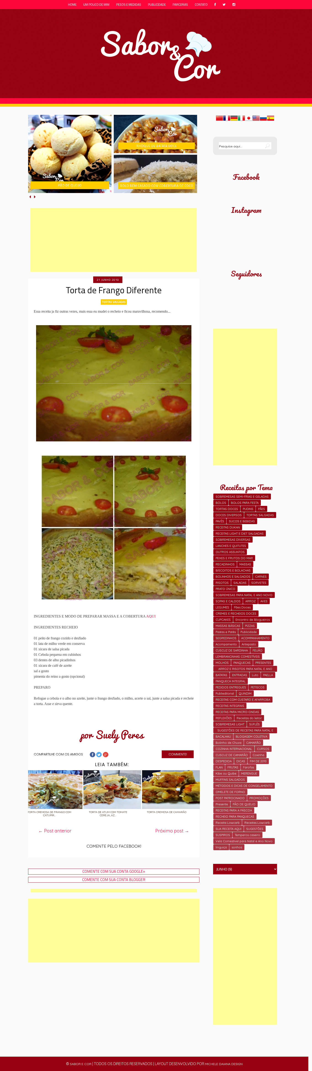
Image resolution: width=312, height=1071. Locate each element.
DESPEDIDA (224, 761)
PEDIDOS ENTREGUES (231, 687)
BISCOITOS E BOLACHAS (233, 570)
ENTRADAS (239, 675)
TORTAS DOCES (227, 509)
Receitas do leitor (249, 718)
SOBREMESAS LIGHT (230, 724)
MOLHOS (222, 662)
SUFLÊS (254, 724)
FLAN (219, 767)
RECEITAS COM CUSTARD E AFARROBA (243, 699)
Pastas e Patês (226, 632)
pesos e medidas (128, 4)
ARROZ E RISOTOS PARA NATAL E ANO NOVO (245, 669)
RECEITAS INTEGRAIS (230, 706)
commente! (178, 754)
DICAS (240, 761)
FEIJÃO (257, 650)
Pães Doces (242, 607)
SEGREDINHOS (226, 638)
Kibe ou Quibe (226, 773)
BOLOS (221, 503)
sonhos (237, 847)
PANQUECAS (242, 662)
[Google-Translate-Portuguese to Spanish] (270, 120)
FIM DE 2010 (258, 761)
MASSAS (245, 564)
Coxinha (258, 755)
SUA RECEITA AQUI (228, 829)
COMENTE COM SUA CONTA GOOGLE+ (113, 871)
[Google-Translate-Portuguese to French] (226, 120)
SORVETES (258, 582)
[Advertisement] (113, 240)
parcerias (180, 4)
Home (72, 4)
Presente (222, 804)
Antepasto (249, 644)
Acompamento (226, 644)
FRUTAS (232, 767)
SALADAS (239, 582)
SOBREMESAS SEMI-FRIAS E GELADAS (242, 496)
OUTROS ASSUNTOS (230, 552)
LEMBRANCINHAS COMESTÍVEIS (238, 656)
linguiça (221, 847)
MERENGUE (249, 773)
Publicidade (249, 632)
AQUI (151, 616)
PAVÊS (220, 521)
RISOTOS (222, 582)
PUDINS (248, 509)
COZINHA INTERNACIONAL (234, 749)
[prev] (30, 196)
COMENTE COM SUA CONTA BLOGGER (113, 880)
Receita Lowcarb (228, 822)
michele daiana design (224, 1064)
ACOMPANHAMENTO (255, 638)
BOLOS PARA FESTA (245, 503)
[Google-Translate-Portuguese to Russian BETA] (263, 120)
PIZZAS (250, 626)
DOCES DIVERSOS (229, 515)
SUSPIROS (223, 835)
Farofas (248, 767)
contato (201, 4)
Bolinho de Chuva (228, 742)
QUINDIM (245, 693)
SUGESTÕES (254, 829)
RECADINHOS (225, 564)
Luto (255, 675)
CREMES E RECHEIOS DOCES (236, 613)
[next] (35, 196)
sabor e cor (80, 1064)
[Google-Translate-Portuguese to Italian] (241, 120)
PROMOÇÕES (259, 798)
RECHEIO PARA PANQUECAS (235, 816)
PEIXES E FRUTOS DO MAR (234, 558)
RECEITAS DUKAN (228, 527)
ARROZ (250, 601)
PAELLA (268, 675)
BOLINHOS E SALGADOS (233, 576)
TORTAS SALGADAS (114, 302)
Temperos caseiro (247, 835)
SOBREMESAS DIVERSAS (233, 539)
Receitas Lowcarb (257, 822)
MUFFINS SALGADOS (230, 779)
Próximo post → (172, 831)
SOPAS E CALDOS (228, 601)
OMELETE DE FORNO (230, 792)
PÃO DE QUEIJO (244, 804)
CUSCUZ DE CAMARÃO (232, 755)
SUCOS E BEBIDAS (242, 521)
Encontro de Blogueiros (252, 619)
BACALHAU (223, 736)
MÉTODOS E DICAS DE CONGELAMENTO (244, 786)
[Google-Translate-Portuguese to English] (256, 120)
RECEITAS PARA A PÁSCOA (234, 810)
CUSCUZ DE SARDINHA (232, 650)
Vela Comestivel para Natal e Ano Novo (244, 841)
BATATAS (221, 675)
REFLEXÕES (224, 718)
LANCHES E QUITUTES (231, 546)
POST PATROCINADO (230, 798)
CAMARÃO (253, 742)
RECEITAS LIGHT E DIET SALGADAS (240, 533)
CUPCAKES (223, 619)
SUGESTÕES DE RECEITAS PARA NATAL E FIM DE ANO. (245, 731)
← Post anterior (54, 831)
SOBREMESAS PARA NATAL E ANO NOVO (244, 595)
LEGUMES (222, 607)
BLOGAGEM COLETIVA (251, 736)
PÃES (261, 509)
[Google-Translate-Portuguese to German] (234, 120)
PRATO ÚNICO (225, 589)
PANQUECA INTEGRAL (231, 681)
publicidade (157, 4)
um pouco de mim (96, 4)
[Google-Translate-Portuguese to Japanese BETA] (248, 120)
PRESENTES (263, 662)
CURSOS (263, 749)
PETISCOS (257, 687)
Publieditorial (225, 693)
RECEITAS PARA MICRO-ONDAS (237, 712)
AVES (263, 601)
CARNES (261, 576)
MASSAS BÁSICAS (228, 626)
